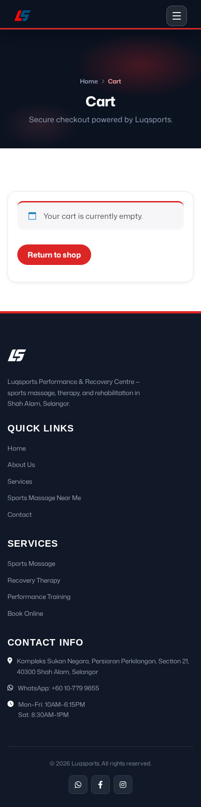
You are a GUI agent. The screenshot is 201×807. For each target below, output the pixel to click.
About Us (21, 464)
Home (89, 81)
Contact (19, 514)
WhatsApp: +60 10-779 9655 (58, 687)
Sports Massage (31, 563)
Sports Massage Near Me (44, 497)
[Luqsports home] (22, 15)
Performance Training (39, 596)
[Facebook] (100, 784)
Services (19, 481)
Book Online (25, 613)
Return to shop (54, 255)
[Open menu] (176, 16)
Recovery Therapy (33, 580)
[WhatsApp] (78, 784)
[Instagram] (123, 784)
